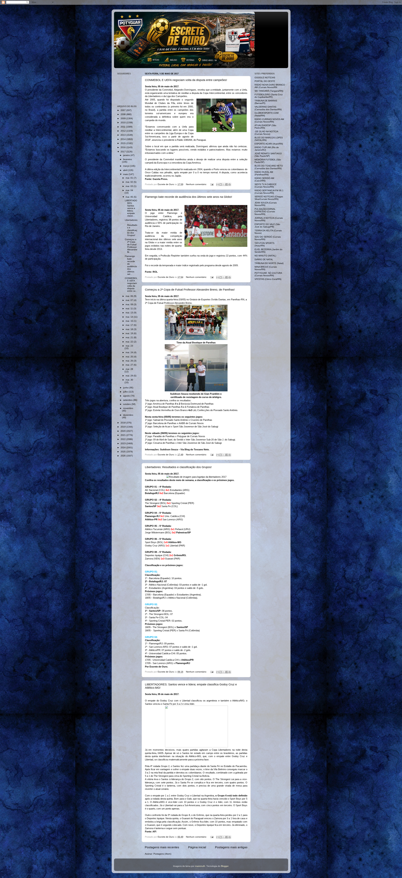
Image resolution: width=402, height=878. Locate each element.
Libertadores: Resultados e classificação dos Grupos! (178, 467)
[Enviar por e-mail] (217, 184)
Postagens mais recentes (162, 847)
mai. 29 (130, 376)
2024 (123, 447)
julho (125, 392)
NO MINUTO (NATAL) (265, 256)
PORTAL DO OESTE (265, 81)
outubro (127, 404)
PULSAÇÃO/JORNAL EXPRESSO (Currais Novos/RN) (265, 211)
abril (125, 170)
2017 (123, 151)
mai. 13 (130, 312)
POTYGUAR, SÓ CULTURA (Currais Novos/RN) (268, 274)
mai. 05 (130, 197)
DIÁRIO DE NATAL (264, 259)
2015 (123, 143)
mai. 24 (130, 352)
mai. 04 (129, 190)
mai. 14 (130, 317)
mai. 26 (130, 361)
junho (126, 387)
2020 (123, 431)
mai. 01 (130, 178)
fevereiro (127, 159)
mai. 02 (130, 182)
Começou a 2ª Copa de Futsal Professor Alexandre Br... (131, 245)
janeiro (126, 155)
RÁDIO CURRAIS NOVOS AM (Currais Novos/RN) (269, 120)
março (126, 166)
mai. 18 (130, 329)
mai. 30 (129, 380)
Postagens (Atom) (162, 854)
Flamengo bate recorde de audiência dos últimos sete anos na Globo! (188, 196)
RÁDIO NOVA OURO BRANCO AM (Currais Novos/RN (270, 86)
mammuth (200, 866)
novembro (128, 408)
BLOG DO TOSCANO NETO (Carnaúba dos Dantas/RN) (269, 167)
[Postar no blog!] (220, 184)
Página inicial (197, 847)
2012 (123, 131)
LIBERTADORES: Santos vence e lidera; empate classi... (131, 208)
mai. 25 (130, 357)
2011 (123, 127)
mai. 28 (129, 369)
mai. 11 (129, 308)
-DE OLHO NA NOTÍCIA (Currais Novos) (266, 132)
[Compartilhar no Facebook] (226, 184)
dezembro (128, 415)
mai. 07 (130, 300)
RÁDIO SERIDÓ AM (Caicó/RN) (264, 179)
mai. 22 (130, 342)
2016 (123, 147)
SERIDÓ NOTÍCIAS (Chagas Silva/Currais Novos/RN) (269, 197)
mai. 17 (130, 325)
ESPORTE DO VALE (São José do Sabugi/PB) (267, 225)
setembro (128, 400)
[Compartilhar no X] (223, 184)
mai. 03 (130, 186)
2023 (123, 443)
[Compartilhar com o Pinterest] (229, 184)
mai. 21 (130, 337)
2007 (123, 110)
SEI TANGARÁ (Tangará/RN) (269, 91)
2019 (123, 427)
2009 (123, 118)
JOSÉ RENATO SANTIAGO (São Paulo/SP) (268, 154)
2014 (123, 139)
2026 (123, 456)
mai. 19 (130, 333)
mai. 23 (129, 346)
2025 (123, 451)
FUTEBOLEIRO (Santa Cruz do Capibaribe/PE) (269, 95)
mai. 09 (130, 304)
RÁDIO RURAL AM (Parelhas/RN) (264, 173)
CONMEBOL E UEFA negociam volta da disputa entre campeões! (186, 80)
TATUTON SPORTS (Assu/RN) (264, 244)
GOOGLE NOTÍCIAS (265, 77)
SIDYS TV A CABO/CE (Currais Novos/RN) (266, 185)
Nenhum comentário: (196, 184)
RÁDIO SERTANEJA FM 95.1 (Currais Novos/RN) (269, 191)
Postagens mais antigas (231, 847)
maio (126, 174)
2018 (123, 423)
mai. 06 (130, 296)
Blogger (224, 866)
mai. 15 (130, 321)
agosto (126, 396)
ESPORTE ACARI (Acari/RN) (269, 144)
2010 (123, 122)
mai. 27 (130, 365)
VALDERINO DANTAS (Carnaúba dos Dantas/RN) (268, 108)
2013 (123, 135)
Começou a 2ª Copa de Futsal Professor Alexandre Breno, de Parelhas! (190, 289)
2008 (123, 114)
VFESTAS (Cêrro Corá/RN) (268, 279)
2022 (123, 439)
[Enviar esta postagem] (212, 184)
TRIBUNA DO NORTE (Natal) (269, 263)
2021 (123, 435)
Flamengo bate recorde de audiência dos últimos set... (131, 265)
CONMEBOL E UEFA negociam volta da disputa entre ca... (131, 284)
